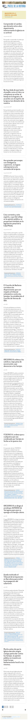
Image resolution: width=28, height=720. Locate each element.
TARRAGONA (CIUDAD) (12, 567)
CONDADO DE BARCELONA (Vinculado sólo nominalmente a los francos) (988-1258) (13, 560)
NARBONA (19, 351)
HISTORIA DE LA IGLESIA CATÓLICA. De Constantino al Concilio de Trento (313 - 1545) (13, 206)
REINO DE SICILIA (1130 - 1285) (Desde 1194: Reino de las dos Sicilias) (12, 496)
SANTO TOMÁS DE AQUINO (16, 207)
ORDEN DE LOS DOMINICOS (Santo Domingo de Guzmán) (13, 566)
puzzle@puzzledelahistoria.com (8, 718)
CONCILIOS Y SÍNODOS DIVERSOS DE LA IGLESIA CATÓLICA (12, 351)
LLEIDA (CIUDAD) (15, 564)
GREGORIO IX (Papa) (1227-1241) (12, 562)
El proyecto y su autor (16, 716)
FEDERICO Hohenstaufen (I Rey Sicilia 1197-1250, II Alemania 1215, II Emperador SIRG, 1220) (13, 491)
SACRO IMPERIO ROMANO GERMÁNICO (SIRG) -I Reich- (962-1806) (13, 497)
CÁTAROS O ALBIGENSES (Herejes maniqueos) (12, 558)
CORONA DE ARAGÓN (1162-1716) (12, 637)
